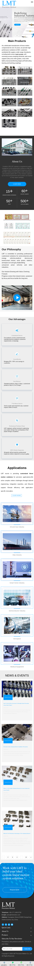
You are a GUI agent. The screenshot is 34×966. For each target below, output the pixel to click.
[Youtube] (9, 924)
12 (26, 857)
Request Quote (15, 890)
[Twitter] (6, 924)
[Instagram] (12, 924)
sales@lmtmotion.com (13, 915)
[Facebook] (3, 924)
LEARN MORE (17, 184)
